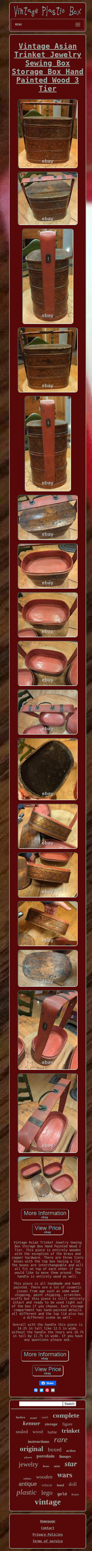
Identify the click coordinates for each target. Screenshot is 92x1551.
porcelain (45, 1455)
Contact (47, 1528)
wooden (44, 1477)
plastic (27, 1492)
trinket (71, 1430)
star (71, 1463)
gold (62, 1494)
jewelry (28, 1464)
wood (38, 1431)
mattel (33, 1417)
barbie (52, 1432)
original (31, 1449)
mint (57, 1466)
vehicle (47, 1485)
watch (45, 1417)
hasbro (20, 1417)
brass (46, 1466)
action (70, 1451)
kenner (31, 1423)
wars (64, 1474)
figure (67, 1424)
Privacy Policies (48, 1534)
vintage (48, 1501)
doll (73, 1484)
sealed (22, 1431)
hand (60, 1485)
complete (66, 1415)
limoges (65, 1456)
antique (28, 1484)
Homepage (47, 1521)
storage (51, 1424)
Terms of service (48, 1541)
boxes (75, 1494)
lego (47, 1492)
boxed (55, 1450)
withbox (27, 1478)
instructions (38, 1441)
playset (28, 1457)
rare (60, 1439)
